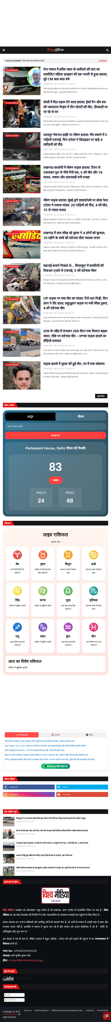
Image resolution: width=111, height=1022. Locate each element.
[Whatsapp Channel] (82, 801)
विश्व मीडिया (49, 84)
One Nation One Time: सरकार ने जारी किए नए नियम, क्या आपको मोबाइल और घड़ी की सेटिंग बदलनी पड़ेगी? (45, 746)
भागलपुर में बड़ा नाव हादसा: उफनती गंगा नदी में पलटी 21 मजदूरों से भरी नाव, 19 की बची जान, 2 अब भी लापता (52, 843)
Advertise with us (41, 1010)
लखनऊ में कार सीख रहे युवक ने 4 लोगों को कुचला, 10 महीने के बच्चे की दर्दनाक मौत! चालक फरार (74, 235)
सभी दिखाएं (103, 60)
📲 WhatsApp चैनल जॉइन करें (55, 766)
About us (28, 1010)
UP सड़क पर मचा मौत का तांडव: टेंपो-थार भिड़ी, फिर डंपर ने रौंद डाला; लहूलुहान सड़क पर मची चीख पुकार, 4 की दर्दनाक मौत (75, 303)
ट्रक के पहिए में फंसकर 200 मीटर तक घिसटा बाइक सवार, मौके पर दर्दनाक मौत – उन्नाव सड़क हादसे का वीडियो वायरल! (75, 335)
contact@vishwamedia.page (26, 960)
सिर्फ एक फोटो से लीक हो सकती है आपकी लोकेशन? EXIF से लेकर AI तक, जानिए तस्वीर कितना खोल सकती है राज (46, 755)
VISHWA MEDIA (10, 1014)
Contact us (90, 1010)
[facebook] (29, 787)
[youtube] (82, 794)
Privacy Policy (102, 1010)
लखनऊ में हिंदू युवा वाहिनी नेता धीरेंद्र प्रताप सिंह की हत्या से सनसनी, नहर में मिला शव (44, 855)
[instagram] (29, 794)
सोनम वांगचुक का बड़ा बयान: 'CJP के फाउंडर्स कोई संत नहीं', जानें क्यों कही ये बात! (35, 750)
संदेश (8, 995)
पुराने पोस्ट (100, 396)
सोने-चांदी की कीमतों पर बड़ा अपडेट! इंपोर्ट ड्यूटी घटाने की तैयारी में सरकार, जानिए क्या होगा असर (40, 741)
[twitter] (82, 787)
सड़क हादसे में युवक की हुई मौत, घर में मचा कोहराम (73, 363)
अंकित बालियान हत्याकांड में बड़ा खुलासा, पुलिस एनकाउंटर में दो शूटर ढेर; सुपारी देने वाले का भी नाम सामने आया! (53, 867)
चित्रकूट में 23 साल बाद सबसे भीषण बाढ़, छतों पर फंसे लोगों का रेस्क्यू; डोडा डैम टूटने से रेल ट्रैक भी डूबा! (51, 818)
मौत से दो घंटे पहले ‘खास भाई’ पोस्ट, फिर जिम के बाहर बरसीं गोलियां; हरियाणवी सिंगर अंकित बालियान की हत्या (52, 830)
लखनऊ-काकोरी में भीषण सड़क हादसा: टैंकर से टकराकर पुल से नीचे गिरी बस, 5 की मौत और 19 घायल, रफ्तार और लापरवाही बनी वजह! (72, 172)
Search (55, 435)
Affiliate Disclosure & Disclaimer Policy (67, 1010)
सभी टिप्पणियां (11, 1000)
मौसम (81, 416)
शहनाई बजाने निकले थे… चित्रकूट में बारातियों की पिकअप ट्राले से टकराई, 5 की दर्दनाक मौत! (73, 268)
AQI (30, 416)
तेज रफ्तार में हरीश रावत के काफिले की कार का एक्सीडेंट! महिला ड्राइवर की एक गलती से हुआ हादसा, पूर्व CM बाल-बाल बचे (75, 74)
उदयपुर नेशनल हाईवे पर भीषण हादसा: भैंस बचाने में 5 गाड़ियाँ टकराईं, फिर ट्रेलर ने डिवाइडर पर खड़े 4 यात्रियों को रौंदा (75, 139)
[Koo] (29, 801)
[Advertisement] (55, 23)
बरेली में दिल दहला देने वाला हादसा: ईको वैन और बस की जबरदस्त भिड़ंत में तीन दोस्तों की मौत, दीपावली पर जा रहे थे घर (75, 106)
